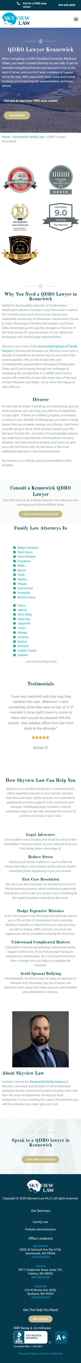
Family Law (40, 1222)
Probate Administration (40, 1229)
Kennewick (40, 1246)
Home (6, 137)
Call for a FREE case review (35, 5)
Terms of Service (51, 1353)
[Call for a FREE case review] (18, 3)
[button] (76, 19)
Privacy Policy (28, 1353)
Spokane (41, 1286)
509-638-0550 (66, 5)
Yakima (40, 1266)
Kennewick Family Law (28, 137)
